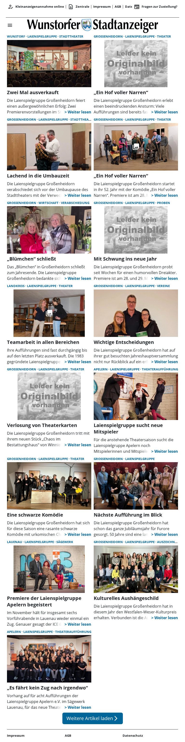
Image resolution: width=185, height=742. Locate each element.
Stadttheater (71, 36)
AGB (118, 6)
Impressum (102, 6)
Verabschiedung (75, 203)
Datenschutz (133, 735)
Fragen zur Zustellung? (155, 7)
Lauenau (15, 542)
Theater (164, 36)
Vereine (163, 286)
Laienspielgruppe (42, 36)
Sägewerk (64, 542)
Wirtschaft (49, 203)
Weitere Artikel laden (92, 718)
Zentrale (78, 7)
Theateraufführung (160, 369)
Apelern (101, 369)
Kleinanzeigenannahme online (36, 7)
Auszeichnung (169, 542)
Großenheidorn (109, 36)
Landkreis (16, 286)
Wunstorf (16, 36)
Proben (163, 203)
